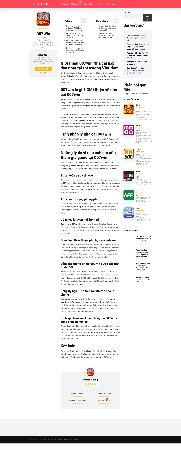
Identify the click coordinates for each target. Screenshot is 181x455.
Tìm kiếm (126, 13)
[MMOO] (128, 135)
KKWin (138, 150)
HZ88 (138, 172)
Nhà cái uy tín (76, 4)
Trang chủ (64, 4)
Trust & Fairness (77, 394)
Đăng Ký (42, 69)
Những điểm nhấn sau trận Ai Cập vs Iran (137, 63)
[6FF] (128, 200)
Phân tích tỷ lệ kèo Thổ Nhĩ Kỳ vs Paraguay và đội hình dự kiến (137, 55)
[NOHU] (128, 114)
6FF (137, 191)
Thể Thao (100, 4)
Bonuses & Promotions (77, 401)
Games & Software (104, 394)
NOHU (138, 105)
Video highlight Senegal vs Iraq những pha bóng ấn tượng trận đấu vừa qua (137, 46)
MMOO (138, 126)
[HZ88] (128, 181)
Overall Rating (90, 379)
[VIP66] (128, 217)
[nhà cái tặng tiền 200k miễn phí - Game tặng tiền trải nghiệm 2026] (39, 3)
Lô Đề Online (88, 4)
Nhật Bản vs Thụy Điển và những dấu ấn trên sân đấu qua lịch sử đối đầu (137, 70)
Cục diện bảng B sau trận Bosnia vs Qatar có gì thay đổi (137, 37)
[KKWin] (128, 158)
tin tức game (111, 4)
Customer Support (104, 401)
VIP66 (138, 208)
